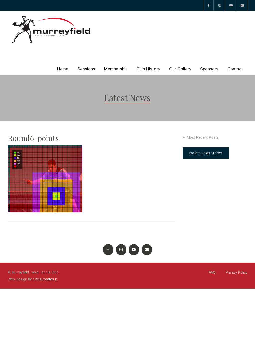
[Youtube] (231, 5)
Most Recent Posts (203, 137)
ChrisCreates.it (45, 279)
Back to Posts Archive (206, 153)
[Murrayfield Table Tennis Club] (51, 29)
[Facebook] (208, 5)
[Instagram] (220, 5)
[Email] (242, 5)
